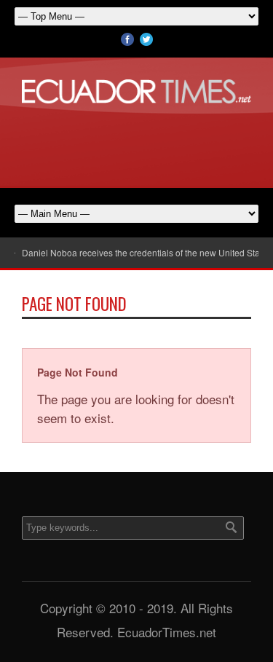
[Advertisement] (136, 143)
